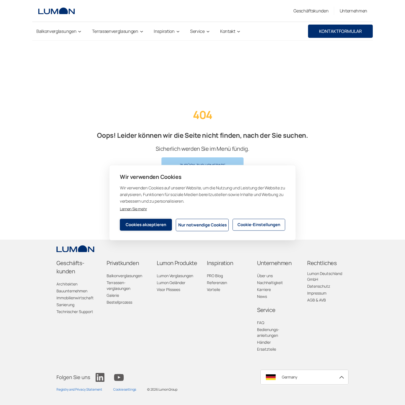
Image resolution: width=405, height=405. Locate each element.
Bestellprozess (119, 302)
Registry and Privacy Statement (79, 389)
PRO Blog (215, 275)
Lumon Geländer (171, 282)
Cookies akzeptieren (146, 224)
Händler (264, 342)
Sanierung (65, 304)
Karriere (264, 289)
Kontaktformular (340, 31)
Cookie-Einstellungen (258, 224)
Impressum (316, 293)
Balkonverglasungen (124, 275)
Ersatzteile (266, 349)
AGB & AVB (316, 300)
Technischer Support (74, 311)
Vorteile (213, 289)
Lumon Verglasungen (175, 275)
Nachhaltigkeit (270, 282)
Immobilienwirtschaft (75, 297)
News (262, 296)
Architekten (66, 284)
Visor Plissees (168, 289)
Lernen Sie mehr (133, 208)
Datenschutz (318, 286)
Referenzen (217, 282)
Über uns (265, 275)
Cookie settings (124, 389)
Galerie (113, 295)
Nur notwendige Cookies (202, 225)
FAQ (260, 322)
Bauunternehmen (71, 290)
